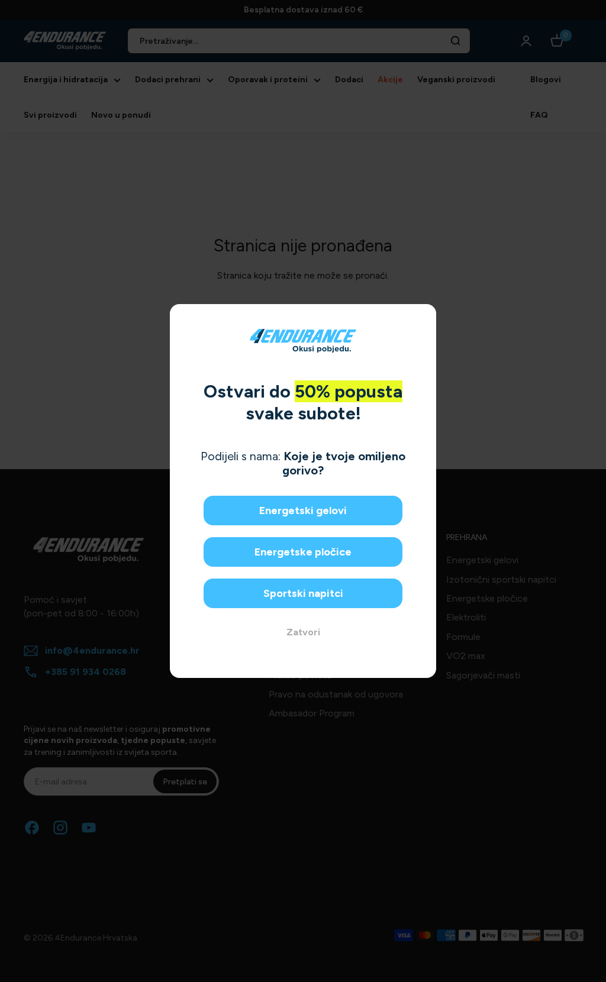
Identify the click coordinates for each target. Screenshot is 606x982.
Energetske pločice (303, 551)
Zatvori (303, 632)
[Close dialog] (422, 317)
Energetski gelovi (303, 510)
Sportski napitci (303, 593)
